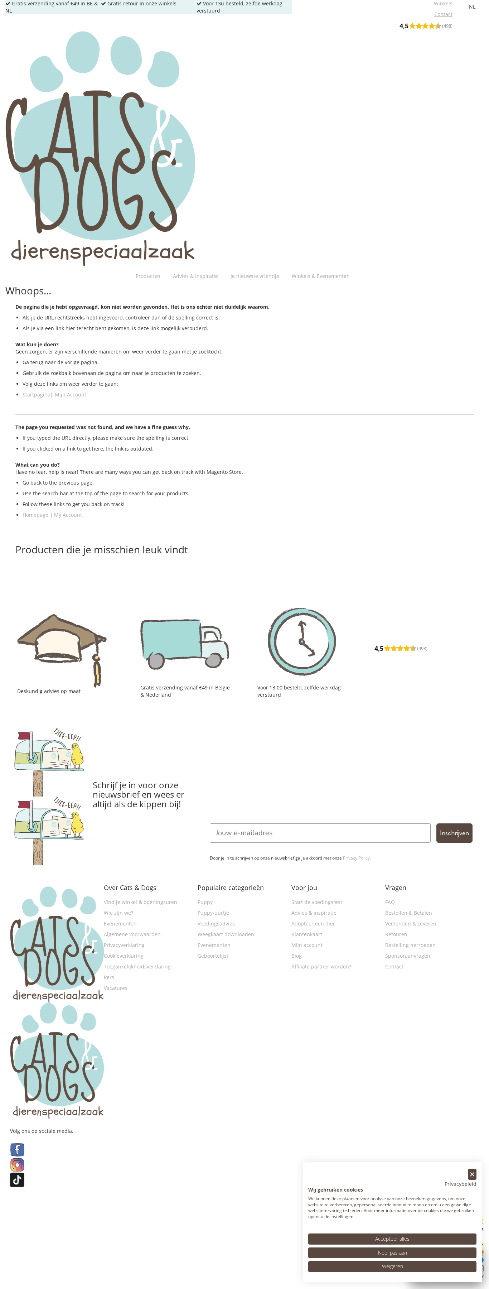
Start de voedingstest (316, 902)
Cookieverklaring (124, 955)
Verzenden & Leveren (410, 923)
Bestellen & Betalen (408, 912)
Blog (296, 955)
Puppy (205, 902)
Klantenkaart (306, 934)
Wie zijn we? (118, 912)
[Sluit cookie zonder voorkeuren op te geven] (472, 1174)
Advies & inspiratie (314, 912)
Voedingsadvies (216, 923)
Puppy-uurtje (213, 912)
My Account (68, 514)
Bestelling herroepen (410, 945)
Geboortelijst (213, 955)
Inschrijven (454, 833)
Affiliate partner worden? (321, 966)
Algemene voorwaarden (132, 934)
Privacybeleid (460, 1183)
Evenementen (120, 923)
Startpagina (36, 394)
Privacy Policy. (357, 858)
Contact (394, 966)
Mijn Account (70, 394)
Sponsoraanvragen (407, 955)
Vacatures (115, 988)
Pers (109, 977)
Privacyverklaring (124, 945)
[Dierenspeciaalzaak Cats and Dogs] (100, 148)
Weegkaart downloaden (226, 934)
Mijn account (307, 945)
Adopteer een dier (313, 923)
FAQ (390, 902)
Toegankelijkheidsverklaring (137, 966)
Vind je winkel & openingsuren (140, 902)
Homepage (35, 514)
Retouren (396, 934)
